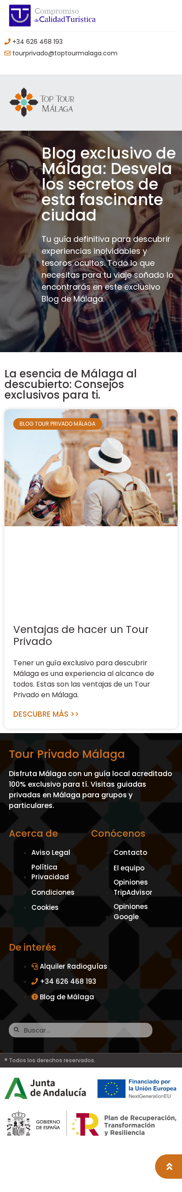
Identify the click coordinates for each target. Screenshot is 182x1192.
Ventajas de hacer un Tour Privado (81, 635)
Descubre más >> (46, 714)
